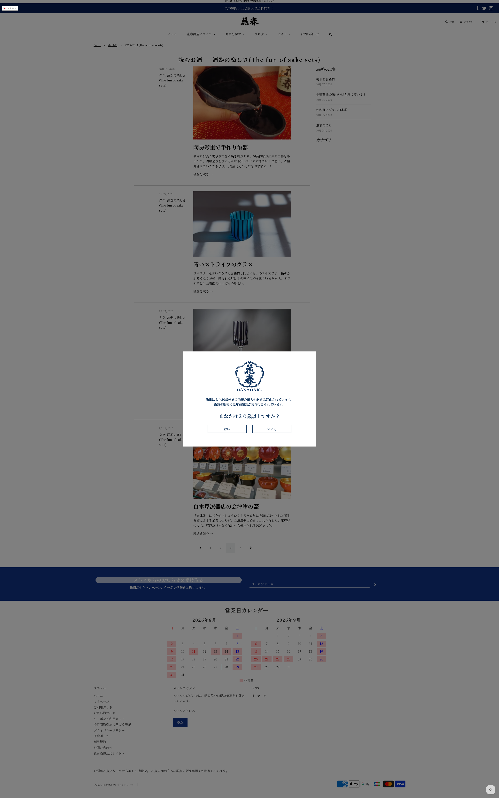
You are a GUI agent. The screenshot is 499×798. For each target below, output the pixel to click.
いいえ (272, 429)
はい (227, 429)
